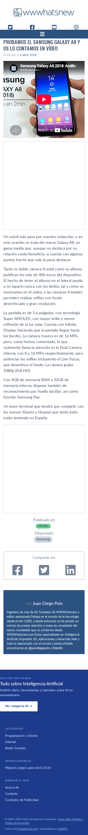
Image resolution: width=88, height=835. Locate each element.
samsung (44, 539)
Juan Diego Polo (48, 603)
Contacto (11, 793)
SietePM (62, 829)
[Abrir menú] (44, 34)
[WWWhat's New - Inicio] (44, 12)
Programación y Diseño (21, 735)
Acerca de (12, 787)
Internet (10, 742)
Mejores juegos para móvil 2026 (28, 768)
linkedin (58, 648)
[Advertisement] (44, 186)
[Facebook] (34, 27)
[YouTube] (56, 27)
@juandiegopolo (39, 648)
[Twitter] (12, 27)
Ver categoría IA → (18, 706)
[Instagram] (78, 27)
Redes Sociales (15, 748)
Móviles (43, 526)
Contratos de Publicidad (21, 800)
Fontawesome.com (27, 829)
